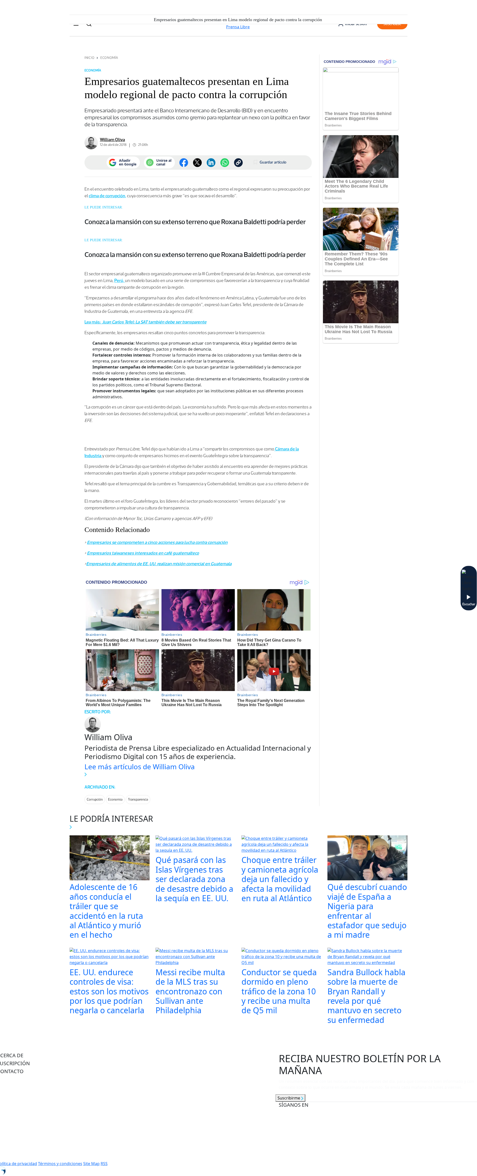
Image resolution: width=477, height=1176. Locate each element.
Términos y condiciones (60, 1163)
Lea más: (93, 322)
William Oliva (112, 139)
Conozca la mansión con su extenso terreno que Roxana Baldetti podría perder (195, 221)
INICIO (89, 58)
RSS (104, 1163)
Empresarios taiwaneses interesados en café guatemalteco (143, 553)
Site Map (91, 1163)
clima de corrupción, (107, 196)
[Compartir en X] (197, 162)
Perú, (119, 280)
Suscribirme (289, 1098)
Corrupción (95, 799)
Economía (109, 58)
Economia (115, 799)
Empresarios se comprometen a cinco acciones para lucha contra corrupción (157, 542)
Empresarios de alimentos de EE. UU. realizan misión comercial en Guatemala (159, 564)
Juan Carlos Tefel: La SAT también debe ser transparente (154, 322)
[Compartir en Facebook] (184, 162)
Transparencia (138, 799)
